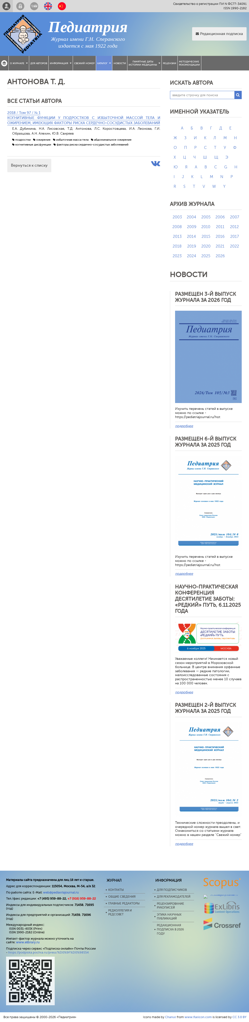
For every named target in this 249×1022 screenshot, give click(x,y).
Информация (59, 63)
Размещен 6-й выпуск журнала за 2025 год (205, 442)
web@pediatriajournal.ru (61, 892)
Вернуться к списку (29, 165)
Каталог (102, 63)
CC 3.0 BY (239, 1017)
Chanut (170, 1017)
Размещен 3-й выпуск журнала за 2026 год (205, 297)
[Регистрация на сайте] (6, 6)
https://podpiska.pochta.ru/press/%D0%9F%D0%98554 (48, 952)
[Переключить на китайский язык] (61, 6)
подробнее (184, 426)
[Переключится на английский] (48, 6)
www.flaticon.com (198, 1017)
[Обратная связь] (34, 6)
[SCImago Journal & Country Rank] (222, 894)
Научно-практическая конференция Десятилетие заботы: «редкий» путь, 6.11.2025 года (208, 599)
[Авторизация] (20, 6)
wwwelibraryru (28, 942)
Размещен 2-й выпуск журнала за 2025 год (205, 708)
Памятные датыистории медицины (143, 63)
